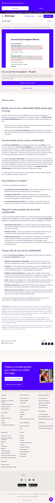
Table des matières (8, 100)
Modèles (9, 27)
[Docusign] (10, 16)
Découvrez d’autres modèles (13, 384)
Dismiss (41, 8)
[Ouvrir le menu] (2, 16)
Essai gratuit (48, 16)
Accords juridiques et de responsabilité (22, 27)
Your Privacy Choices (32, 494)
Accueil (3, 27)
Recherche (20, 12)
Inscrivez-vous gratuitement (13, 379)
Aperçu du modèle (27, 88)
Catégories (49, 21)
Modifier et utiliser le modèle (27, 83)
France (23, 475)
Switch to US (15, 8)
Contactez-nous (29, 16)
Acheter (39, 16)
